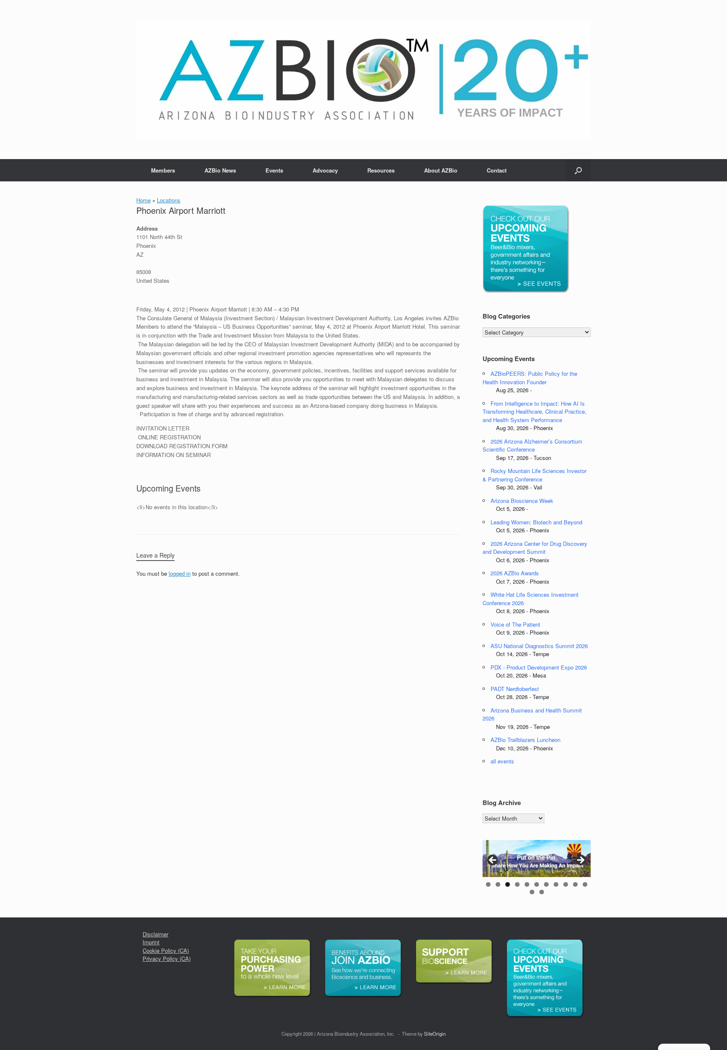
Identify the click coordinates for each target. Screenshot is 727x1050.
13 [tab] (541, 892)
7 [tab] (546, 884)
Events (274, 170)
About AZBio (440, 170)
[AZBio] (363, 79)
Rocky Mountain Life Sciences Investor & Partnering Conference (534, 475)
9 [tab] (565, 884)
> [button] (580, 860)
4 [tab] (517, 884)
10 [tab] (575, 884)
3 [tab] (507, 884)
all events (502, 761)
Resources (381, 170)
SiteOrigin (435, 1033)
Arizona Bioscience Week (522, 501)
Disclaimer (155, 934)
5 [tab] (527, 884)
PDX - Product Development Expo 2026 (539, 667)
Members (163, 170)
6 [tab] (536, 884)
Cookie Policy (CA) (166, 950)
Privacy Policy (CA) (167, 958)
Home (143, 200)
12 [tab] (532, 892)
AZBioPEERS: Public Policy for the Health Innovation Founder (530, 377)
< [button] (493, 860)
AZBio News (220, 170)
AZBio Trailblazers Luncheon (525, 740)
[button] (578, 170)
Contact (497, 170)
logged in (180, 573)
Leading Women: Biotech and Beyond (536, 522)
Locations (168, 200)
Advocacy (325, 170)
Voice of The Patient (515, 624)
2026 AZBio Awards (515, 573)
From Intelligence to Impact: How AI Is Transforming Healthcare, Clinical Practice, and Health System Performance (534, 411)
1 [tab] (488, 884)
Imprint (151, 942)
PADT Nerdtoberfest (515, 689)
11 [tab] (585, 884)
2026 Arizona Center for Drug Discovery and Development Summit (535, 548)
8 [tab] (556, 884)
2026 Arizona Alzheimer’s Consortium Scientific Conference (532, 445)
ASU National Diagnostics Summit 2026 (539, 646)
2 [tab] (498, 884)
